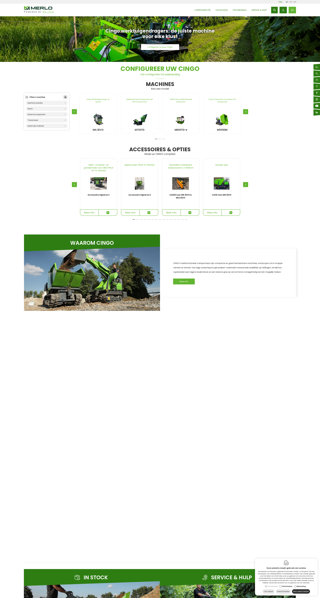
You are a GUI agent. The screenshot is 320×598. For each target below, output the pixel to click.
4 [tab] (145, 220)
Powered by (39, 11)
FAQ (280, 2)
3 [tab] (163, 140)
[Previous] (74, 111)
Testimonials (239, 10)
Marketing (301, 586)
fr (291, 2)
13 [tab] (179, 220)
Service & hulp (259, 10)
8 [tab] (160, 220)
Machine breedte (35, 103)
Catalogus (222, 10)
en (295, 2)
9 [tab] (163, 220)
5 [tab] (149, 220)
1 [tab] (156, 140)
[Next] (245, 111)
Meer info (184, 281)
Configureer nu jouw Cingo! (160, 47)
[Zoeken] (274, 10)
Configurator (202, 10)
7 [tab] (156, 220)
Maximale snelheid (36, 126)
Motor (30, 108)
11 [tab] (171, 220)
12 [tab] (175, 220)
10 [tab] (167, 220)
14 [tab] (182, 220)
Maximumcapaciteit (36, 114)
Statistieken (287, 586)
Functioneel (273, 586)
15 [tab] (186, 220)
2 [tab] (160, 140)
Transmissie (33, 120)
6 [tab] (152, 220)
